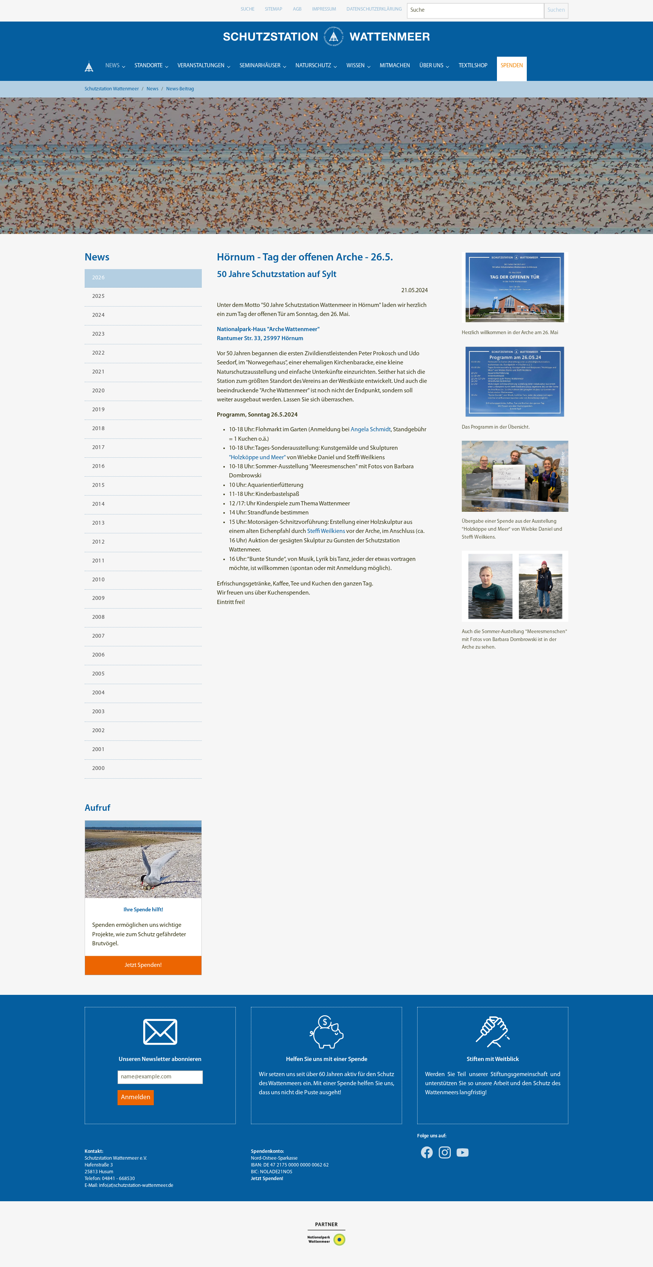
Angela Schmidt (371, 430)
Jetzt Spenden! (267, 1178)
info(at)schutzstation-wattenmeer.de (136, 1185)
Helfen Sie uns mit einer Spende (326, 1059)
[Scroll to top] (636, 1250)
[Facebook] (425, 1158)
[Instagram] (443, 1158)
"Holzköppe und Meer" (257, 458)
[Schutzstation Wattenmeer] (326, 36)
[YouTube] (461, 1158)
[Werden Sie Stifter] (492, 1032)
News (97, 257)
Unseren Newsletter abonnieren (160, 1059)
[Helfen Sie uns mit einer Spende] (326, 1032)
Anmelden (135, 1097)
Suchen (556, 10)
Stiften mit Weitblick (493, 1059)
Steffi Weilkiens (326, 531)
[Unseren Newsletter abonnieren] (160, 1032)
